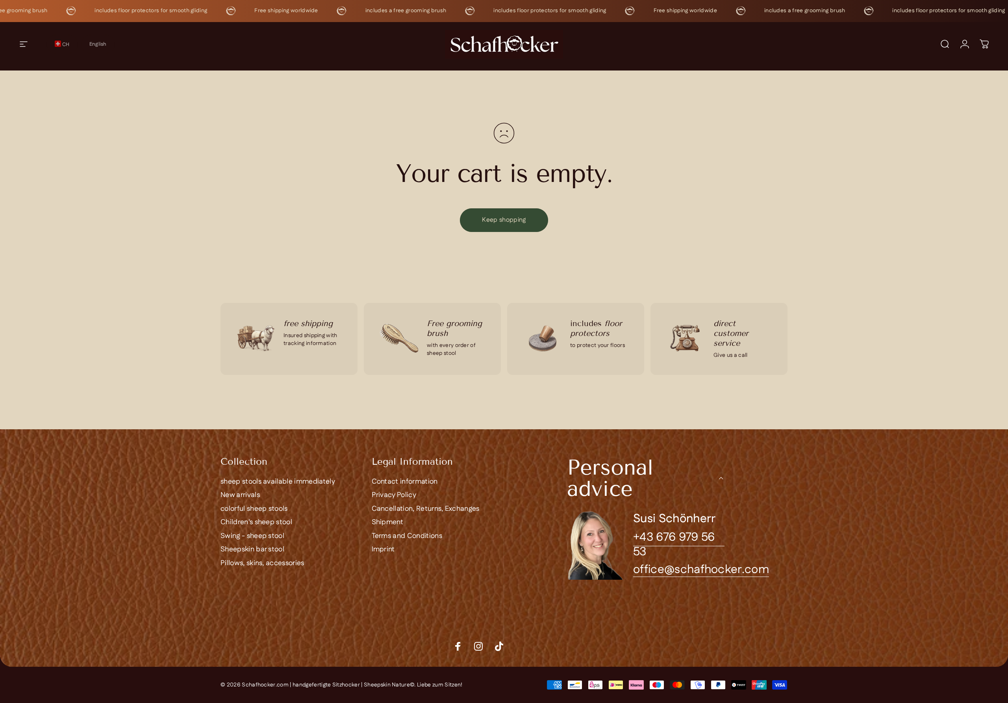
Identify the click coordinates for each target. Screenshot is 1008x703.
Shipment (388, 522)
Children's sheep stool (256, 522)
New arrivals (240, 495)
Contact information (405, 481)
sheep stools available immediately (277, 481)
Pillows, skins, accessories (262, 563)
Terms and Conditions (407, 536)
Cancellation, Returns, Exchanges (426, 509)
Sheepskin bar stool (252, 549)
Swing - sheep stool (252, 536)
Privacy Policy (394, 495)
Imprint (383, 549)
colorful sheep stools (254, 509)
